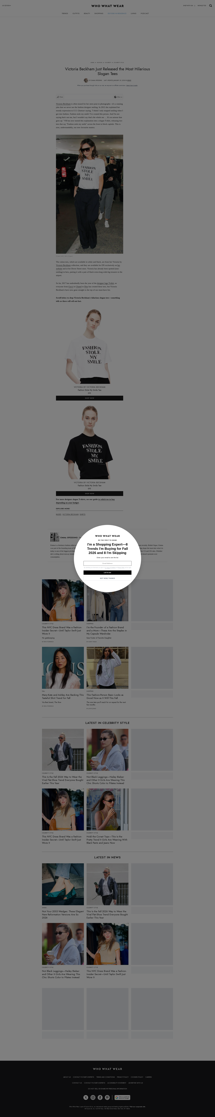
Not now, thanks (107, 578)
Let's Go (107, 572)
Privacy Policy (121, 567)
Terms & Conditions (111, 567)
